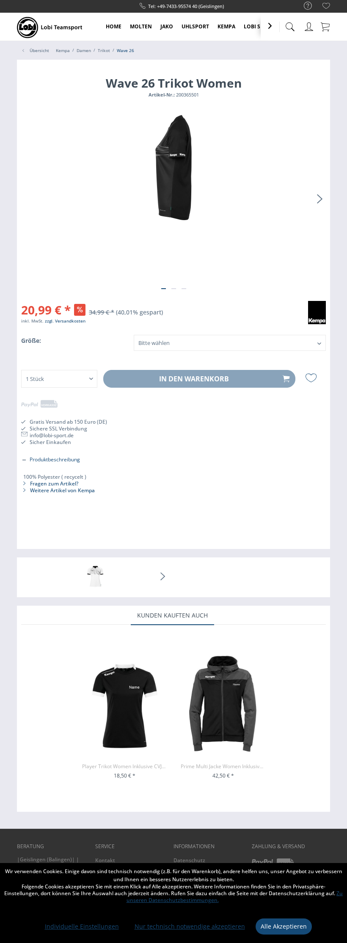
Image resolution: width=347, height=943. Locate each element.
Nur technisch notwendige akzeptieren (190, 926)
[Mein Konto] (308, 25)
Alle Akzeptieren (284, 926)
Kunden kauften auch (172, 615)
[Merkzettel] (326, 7)
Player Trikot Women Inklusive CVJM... (124, 766)
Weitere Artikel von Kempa (62, 490)
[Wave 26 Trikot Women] (95, 577)
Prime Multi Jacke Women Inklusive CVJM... (223, 766)
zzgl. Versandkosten (65, 321)
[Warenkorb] (325, 26)
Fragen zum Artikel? (53, 483)
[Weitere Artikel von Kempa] (317, 316)
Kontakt (105, 860)
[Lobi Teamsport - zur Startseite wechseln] (49, 27)
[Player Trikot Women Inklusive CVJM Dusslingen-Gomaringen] (124, 706)
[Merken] (312, 378)
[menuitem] (303, 6)
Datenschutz (189, 860)
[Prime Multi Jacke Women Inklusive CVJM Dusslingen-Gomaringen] (223, 706)
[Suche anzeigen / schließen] (289, 24)
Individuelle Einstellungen (82, 926)
